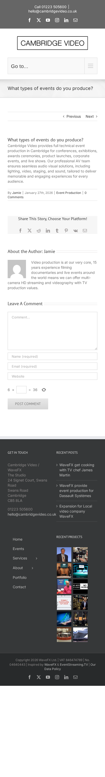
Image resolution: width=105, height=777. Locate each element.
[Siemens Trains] (80, 619)
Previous (74, 116)
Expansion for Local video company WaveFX (75, 511)
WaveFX (50, 664)
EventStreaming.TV (74, 664)
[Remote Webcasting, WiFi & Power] (80, 587)
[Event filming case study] (80, 554)
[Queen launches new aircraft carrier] (80, 635)
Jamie (16, 193)
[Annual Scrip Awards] (64, 619)
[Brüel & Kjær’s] (64, 635)
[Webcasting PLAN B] (64, 587)
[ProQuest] (80, 603)
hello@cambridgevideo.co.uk (52, 11)
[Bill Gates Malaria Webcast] (64, 554)
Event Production (68, 193)
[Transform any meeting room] (80, 570)
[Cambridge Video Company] (64, 603)
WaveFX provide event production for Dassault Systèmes (76, 490)
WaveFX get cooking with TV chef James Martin (76, 470)
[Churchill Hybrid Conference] (64, 570)
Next (90, 116)
